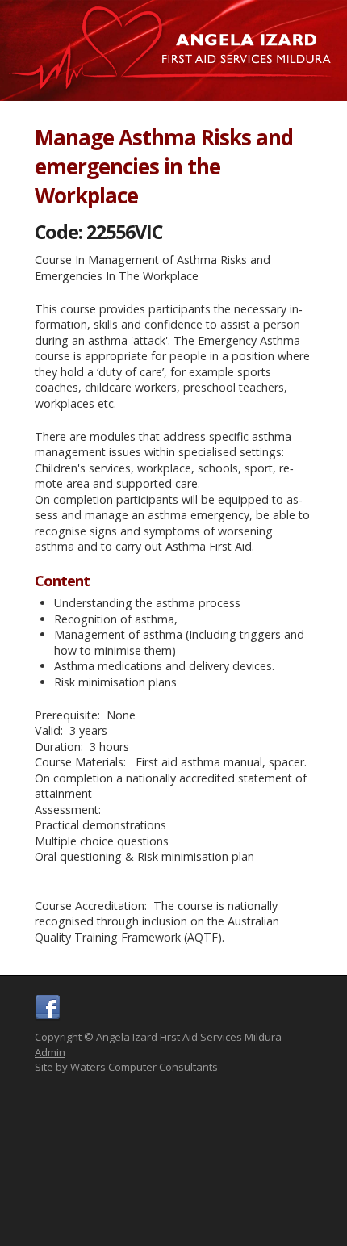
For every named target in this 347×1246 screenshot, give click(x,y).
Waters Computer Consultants (144, 1066)
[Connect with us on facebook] (48, 1016)
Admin (50, 1052)
